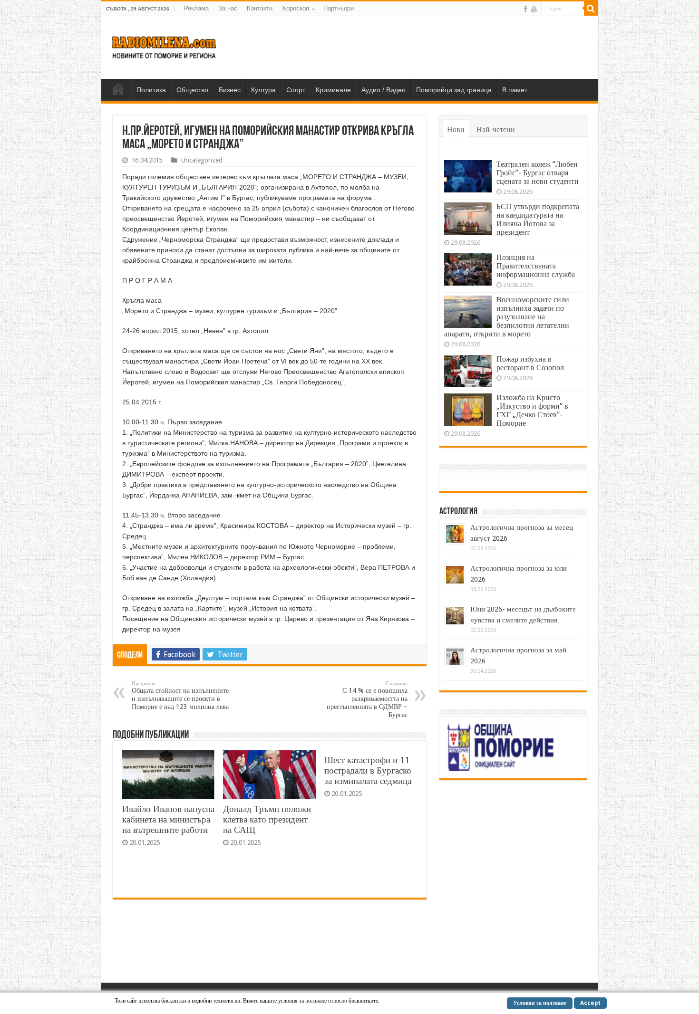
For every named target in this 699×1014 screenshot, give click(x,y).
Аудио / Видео (383, 90)
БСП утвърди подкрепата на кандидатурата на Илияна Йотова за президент (537, 219)
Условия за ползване (539, 1003)
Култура (263, 90)
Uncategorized (202, 160)
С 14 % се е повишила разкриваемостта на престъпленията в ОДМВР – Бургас (367, 699)
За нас (227, 8)
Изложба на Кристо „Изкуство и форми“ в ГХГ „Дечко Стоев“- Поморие (532, 410)
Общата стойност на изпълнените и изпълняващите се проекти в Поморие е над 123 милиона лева (180, 695)
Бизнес (230, 90)
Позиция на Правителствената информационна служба (535, 266)
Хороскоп (295, 8)
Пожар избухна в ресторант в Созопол (530, 363)
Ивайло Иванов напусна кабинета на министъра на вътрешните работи (168, 819)
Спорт (295, 90)
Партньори (338, 8)
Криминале (333, 90)
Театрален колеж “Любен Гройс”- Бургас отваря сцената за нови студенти (537, 173)
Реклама (196, 8)
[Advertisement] (418, 47)
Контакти (259, 8)
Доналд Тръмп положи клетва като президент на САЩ (267, 819)
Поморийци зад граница (454, 90)
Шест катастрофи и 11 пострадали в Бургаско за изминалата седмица (367, 770)
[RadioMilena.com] (164, 45)
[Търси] (591, 8)
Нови (456, 129)
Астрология (458, 512)
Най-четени (495, 129)
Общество (192, 90)
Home (118, 89)
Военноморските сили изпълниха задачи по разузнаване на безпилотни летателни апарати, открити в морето (506, 316)
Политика (151, 90)
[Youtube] (534, 9)
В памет (514, 90)
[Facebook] (525, 9)
